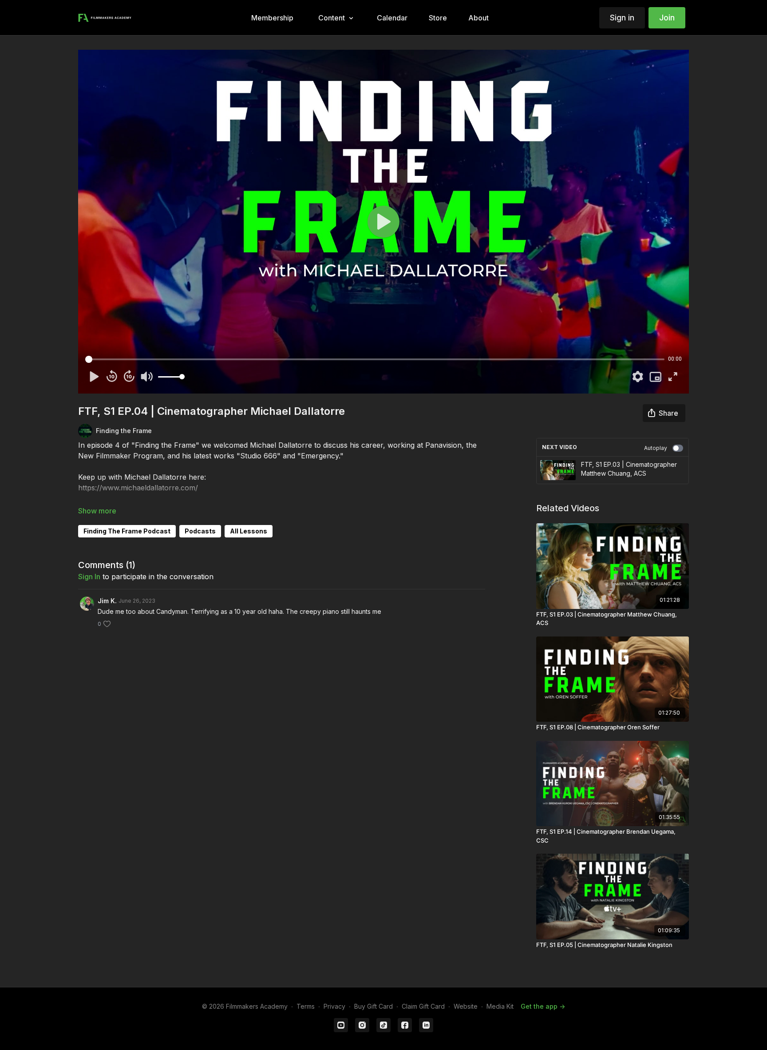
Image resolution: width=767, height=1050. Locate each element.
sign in (89, 576)
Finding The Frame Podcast (126, 531)
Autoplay (655, 448)
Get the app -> (543, 1006)
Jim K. (107, 601)
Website (466, 1006)
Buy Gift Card (373, 1006)
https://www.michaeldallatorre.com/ (138, 487)
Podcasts (200, 531)
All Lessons (248, 531)
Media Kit (500, 1006)
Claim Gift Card (423, 1006)
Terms (306, 1006)
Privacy (334, 1006)
